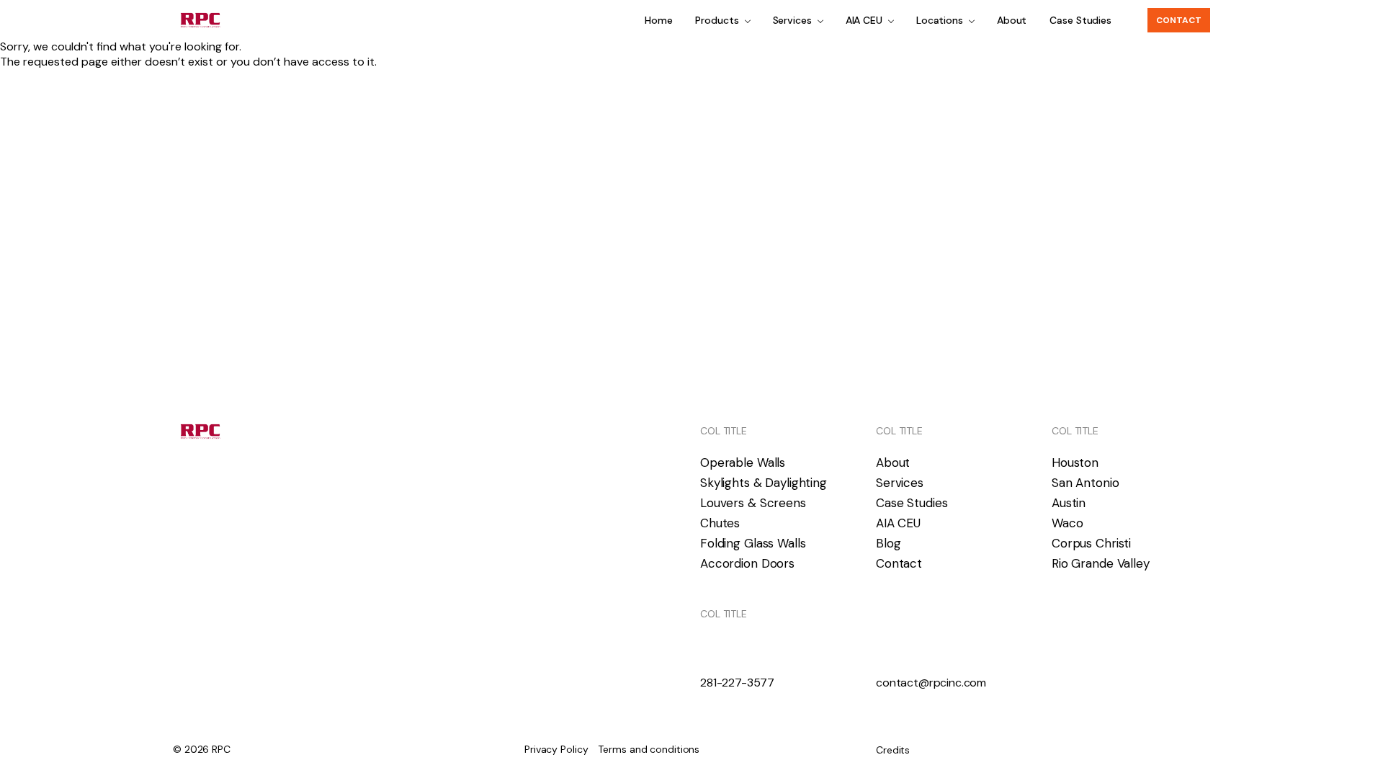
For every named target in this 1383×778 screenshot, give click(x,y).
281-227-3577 (737, 682)
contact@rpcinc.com (931, 682)
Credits (893, 749)
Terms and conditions (648, 749)
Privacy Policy (556, 749)
